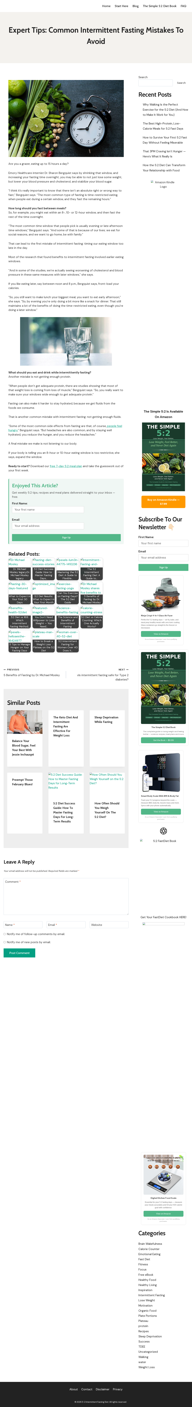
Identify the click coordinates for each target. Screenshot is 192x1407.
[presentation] (24, 722)
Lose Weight (146, 1300)
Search (143, 77)
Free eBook (145, 1275)
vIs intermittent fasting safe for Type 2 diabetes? (102, 674)
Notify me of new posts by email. (29, 942)
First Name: (19, 503)
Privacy (118, 1389)
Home (106, 6)
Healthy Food (147, 1280)
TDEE (141, 1347)
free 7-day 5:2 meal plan (66, 466)
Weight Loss (146, 1367)
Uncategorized (148, 1352)
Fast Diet (144, 1259)
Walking (143, 1357)
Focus (142, 1269)
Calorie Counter (149, 1249)
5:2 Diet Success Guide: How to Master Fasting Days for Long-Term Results (64, 812)
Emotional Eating (149, 1254)
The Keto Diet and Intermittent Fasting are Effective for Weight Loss (65, 726)
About (73, 1389)
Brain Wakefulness (150, 1244)
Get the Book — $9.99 (163, 740)
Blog (135, 6)
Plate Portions (147, 1316)
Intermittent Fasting (151, 1295)
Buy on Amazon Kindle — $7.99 (163, 502)
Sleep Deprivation (150, 1336)
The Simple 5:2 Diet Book (159, 6)
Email (16, 520)
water (142, 1362)
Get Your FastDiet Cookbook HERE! (163, 917)
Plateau (143, 1321)
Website (96, 925)
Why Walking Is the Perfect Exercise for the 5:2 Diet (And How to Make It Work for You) (165, 110)
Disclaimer (103, 1389)
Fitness (143, 1264)
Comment (13, 882)
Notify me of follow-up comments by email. (36, 934)
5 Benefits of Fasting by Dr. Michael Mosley (32, 672)
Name (10, 925)
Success (144, 1341)
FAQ (183, 6)
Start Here (121, 6)
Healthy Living (147, 1285)
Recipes (143, 1331)
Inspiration (145, 1290)
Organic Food (147, 1311)
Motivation (145, 1305)
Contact (86, 1389)
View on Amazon (161, 634)
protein (143, 1326)
